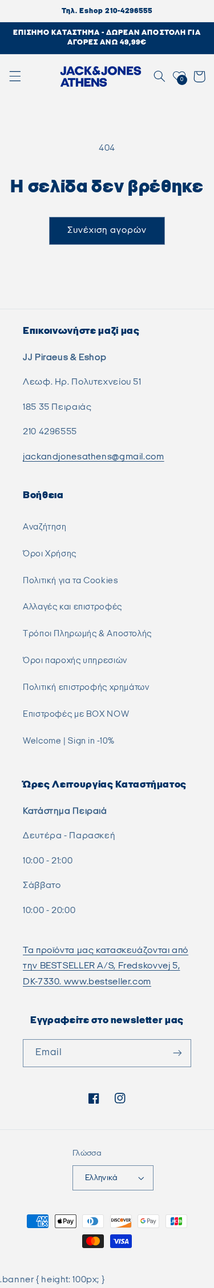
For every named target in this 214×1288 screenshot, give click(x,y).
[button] (15, 76)
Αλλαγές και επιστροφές (72, 607)
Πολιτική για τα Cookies (71, 581)
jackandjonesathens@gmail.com (93, 456)
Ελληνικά (101, 1177)
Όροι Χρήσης (49, 554)
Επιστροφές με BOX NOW (76, 714)
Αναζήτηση (45, 527)
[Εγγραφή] (177, 1053)
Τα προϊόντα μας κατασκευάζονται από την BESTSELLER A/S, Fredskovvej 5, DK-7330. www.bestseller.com (105, 966)
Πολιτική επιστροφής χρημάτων (86, 687)
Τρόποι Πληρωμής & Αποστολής (87, 634)
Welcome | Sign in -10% (69, 741)
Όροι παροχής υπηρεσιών (75, 660)
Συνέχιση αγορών (107, 230)
